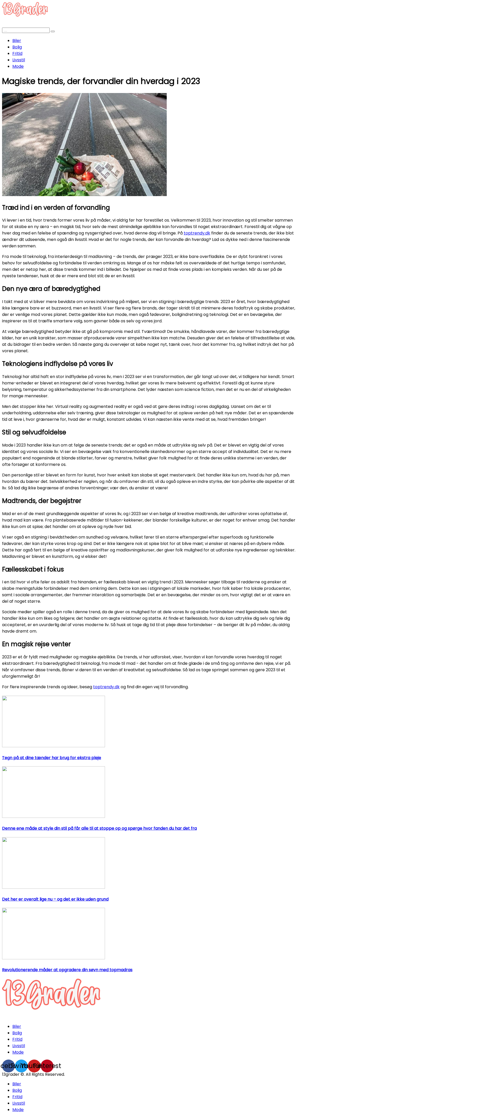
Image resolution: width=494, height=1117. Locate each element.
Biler (16, 41)
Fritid (17, 53)
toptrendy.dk (197, 233)
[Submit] (53, 31)
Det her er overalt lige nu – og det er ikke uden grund (55, 899)
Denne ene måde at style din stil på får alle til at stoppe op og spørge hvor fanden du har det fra (99, 828)
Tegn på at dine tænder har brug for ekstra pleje (51, 758)
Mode (18, 66)
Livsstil (18, 60)
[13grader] (51, 1016)
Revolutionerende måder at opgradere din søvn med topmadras (67, 970)
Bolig (17, 47)
